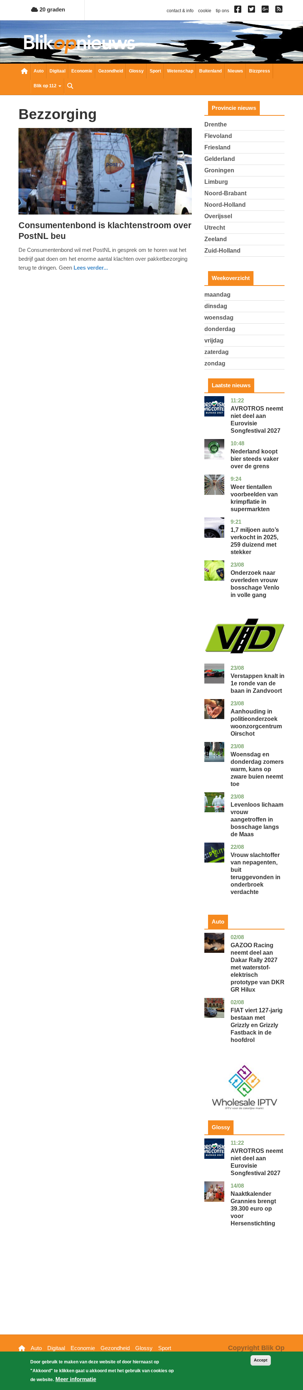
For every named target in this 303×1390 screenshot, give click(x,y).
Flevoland (218, 136)
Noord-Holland (225, 205)
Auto (39, 71)
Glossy (136, 71)
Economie (81, 71)
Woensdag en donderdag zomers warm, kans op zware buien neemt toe (257, 769)
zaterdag (216, 352)
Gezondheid (110, 71)
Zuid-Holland (222, 250)
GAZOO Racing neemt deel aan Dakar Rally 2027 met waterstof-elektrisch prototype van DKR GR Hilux (258, 967)
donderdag (219, 329)
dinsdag (215, 306)
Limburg (216, 182)
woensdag (219, 317)
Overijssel (218, 216)
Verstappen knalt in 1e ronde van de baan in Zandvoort (258, 683)
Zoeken (70, 86)
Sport (155, 71)
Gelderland (219, 159)
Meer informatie (75, 1379)
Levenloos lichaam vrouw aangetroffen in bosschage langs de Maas (257, 819)
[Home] (79, 44)
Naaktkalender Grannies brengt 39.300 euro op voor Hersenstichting (253, 1209)
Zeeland (215, 239)
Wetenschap (180, 71)
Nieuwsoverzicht (24, 72)
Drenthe (215, 124)
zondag (214, 363)
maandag (217, 294)
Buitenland (210, 71)
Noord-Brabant (225, 193)
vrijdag (214, 340)
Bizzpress (259, 71)
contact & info (180, 10)
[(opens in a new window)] (239, 10)
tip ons (222, 10)
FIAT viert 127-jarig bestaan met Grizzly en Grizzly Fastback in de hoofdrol (257, 1025)
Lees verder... (91, 267)
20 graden (51, 9)
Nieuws (235, 71)
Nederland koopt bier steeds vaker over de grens (255, 458)
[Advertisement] (244, 1292)
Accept (261, 1360)
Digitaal (57, 71)
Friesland (217, 147)
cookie (204, 10)
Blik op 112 (46, 85)
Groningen (219, 170)
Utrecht (214, 228)
